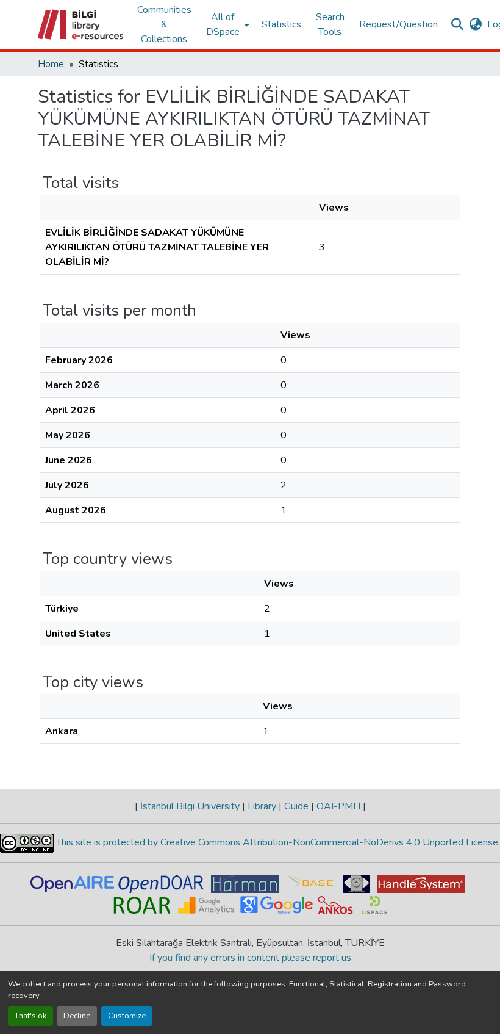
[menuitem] (226, 24)
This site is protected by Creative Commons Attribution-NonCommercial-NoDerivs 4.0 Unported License (276, 842)
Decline (76, 1015)
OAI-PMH (338, 806)
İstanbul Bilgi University (190, 806)
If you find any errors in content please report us (250, 957)
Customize (127, 1015)
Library (262, 806)
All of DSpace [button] (223, 24)
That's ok (30, 1015)
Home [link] (51, 64)
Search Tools (330, 24)
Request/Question (398, 24)
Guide (296, 806)
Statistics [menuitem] (281, 24)
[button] (81, 24)
